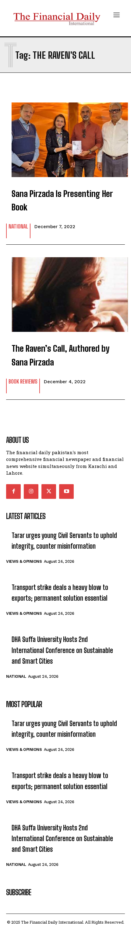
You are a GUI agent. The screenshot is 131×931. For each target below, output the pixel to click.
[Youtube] (66, 491)
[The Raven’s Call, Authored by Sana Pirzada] (65, 291)
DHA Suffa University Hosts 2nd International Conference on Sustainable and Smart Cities (62, 650)
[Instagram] (31, 491)
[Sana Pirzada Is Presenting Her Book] (65, 136)
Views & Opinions (24, 561)
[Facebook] (13, 491)
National (18, 227)
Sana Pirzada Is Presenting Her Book (62, 200)
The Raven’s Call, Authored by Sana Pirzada (60, 355)
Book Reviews (23, 382)
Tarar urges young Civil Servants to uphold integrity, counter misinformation (64, 540)
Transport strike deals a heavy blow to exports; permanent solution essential (60, 592)
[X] (48, 491)
